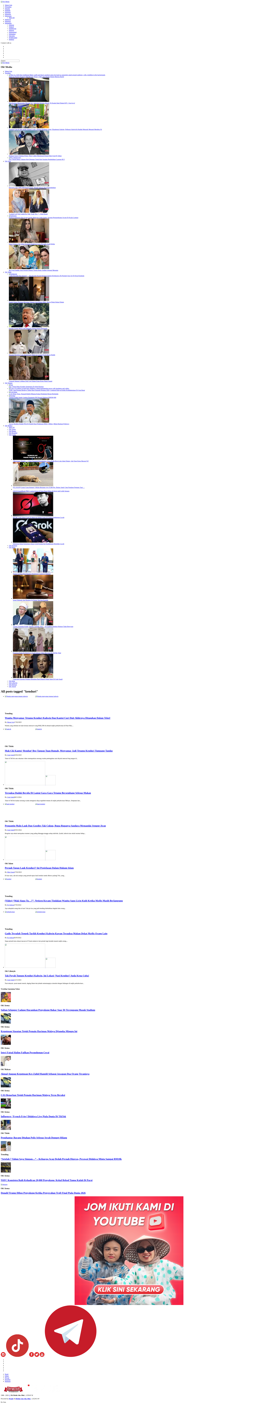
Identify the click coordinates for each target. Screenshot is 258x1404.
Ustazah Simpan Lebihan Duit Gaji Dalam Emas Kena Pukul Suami (30, 381)
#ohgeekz (8, 14)
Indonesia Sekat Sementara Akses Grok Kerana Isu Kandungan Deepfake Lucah (38, 544)
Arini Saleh (10, 755)
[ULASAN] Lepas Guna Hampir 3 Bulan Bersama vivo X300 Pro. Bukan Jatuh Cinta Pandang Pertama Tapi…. (49, 487)
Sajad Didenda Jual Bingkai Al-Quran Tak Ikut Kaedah (30, 600)
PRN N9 (12, 18)
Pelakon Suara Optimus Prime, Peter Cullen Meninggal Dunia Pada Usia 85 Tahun (35, 156)
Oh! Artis (8, 161)
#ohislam (8, 12)
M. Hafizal (10, 905)
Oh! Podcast (13, 685)
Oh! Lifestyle (13, 683)
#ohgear (11, 25)
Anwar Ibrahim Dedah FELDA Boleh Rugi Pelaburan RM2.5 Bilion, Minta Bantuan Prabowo (39, 424)
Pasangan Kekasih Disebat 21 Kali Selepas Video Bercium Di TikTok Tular (37, 653)
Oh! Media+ (9, 426)
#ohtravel (8, 19)
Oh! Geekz (12, 435)
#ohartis (7, 9)
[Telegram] (70, 1356)
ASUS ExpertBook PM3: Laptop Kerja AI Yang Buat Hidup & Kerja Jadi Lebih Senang (41, 491)
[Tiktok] (17, 1356)
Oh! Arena (12, 429)
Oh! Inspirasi (13, 545)
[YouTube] (42, 1356)
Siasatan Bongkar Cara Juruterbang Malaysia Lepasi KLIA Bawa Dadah (32, 355)
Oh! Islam (12, 547)
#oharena (8, 21)
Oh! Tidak (8, 272)
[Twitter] (37, 1356)
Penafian (7, 1379)
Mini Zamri (10, 872)
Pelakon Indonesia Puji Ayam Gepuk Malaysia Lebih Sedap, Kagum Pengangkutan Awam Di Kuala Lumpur (43, 217)
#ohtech (11, 27)
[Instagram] (3, 1356)
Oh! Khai (12, 681)
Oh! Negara (8, 383)
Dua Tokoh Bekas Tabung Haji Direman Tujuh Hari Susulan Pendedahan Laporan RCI (37, 159)
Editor (7, 1376)
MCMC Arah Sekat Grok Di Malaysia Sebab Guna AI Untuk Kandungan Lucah (38, 517)
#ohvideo (12, 36)
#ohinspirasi (13, 32)
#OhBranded (13, 38)
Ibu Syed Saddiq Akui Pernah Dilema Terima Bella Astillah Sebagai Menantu (33, 270)
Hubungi (7, 1381)
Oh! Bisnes (12, 431)
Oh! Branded (13, 433)
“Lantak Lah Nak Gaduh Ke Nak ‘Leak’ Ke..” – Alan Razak (28, 214)
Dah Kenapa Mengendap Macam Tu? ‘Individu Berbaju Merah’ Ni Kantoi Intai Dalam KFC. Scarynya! (42, 103)
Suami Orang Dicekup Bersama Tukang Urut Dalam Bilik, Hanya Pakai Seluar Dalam (36, 302)
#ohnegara (8, 16)
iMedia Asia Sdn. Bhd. (23, 1399)
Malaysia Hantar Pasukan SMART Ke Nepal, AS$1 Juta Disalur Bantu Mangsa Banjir (36, 77)
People (11, 1399)
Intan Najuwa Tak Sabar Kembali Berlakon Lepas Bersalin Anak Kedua (32, 244)
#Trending (8, 7)
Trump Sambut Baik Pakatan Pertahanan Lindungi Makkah (32, 574)
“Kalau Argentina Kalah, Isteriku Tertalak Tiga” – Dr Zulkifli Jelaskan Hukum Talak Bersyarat (43, 626)
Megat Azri (10, 722)
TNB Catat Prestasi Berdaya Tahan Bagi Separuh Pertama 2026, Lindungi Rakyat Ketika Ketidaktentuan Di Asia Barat (47, 390)
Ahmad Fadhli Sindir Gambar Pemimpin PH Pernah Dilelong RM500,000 (32, 397)
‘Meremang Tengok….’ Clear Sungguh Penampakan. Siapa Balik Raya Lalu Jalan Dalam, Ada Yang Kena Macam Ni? (51, 461)
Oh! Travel (12, 686)
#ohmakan (12, 34)
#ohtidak (7, 10)
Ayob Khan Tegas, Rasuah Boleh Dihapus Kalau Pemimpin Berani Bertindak (33, 394)
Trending (8, 73)
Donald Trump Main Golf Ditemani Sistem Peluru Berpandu (28, 328)
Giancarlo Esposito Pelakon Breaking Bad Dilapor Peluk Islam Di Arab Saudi (37, 679)
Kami (6, 1374)
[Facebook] (31, 1356)
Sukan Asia (8, 5)
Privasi (7, 1378)
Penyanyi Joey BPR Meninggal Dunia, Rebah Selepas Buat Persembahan (32, 187)
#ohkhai (11, 39)
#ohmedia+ (8, 23)
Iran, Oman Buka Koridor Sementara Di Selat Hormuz (26, 387)
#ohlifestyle (12, 28)
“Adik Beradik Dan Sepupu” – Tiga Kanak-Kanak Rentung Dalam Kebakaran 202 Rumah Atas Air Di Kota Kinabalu (46, 276)
